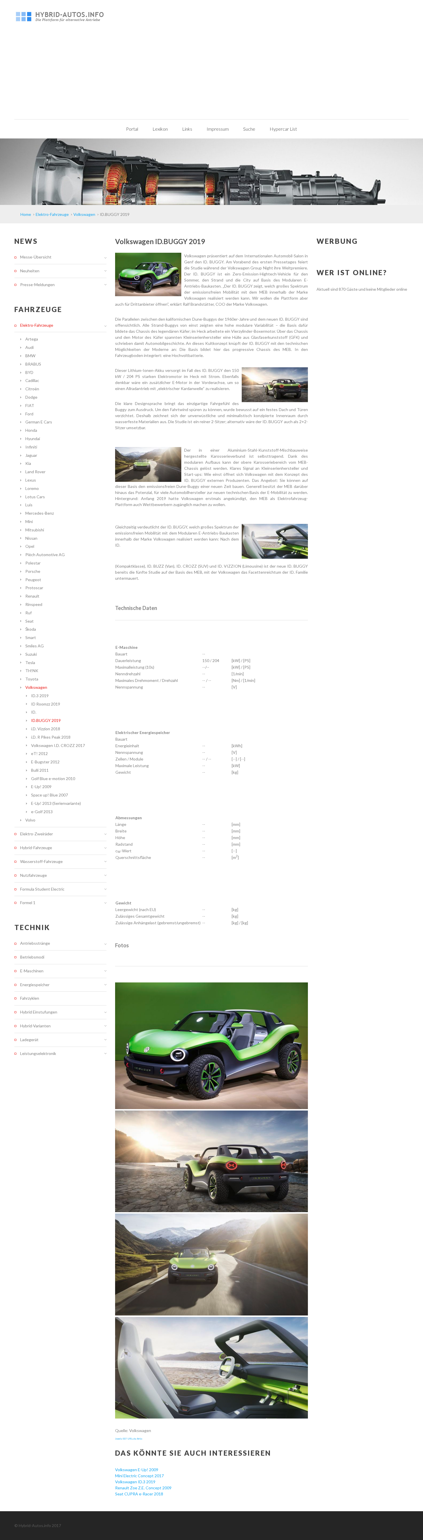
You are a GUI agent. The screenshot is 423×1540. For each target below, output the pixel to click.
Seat (29, 621)
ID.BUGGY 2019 (46, 720)
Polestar (33, 562)
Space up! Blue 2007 (49, 794)
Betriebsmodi (32, 957)
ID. (33, 712)
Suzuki (31, 654)
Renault (32, 596)
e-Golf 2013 (42, 811)
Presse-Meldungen (37, 284)
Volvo (30, 819)
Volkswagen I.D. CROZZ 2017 (58, 745)
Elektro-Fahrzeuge (36, 325)
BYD (29, 372)
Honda (31, 430)
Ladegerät (29, 1039)
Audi (29, 347)
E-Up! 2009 (41, 786)
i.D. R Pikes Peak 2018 (50, 737)
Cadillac (32, 380)
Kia (28, 463)
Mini (29, 521)
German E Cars (38, 421)
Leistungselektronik (38, 1053)
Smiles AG (34, 645)
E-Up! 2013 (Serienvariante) (56, 803)
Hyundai (32, 438)
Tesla (30, 662)
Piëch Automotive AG (45, 554)
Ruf (28, 612)
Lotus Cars (35, 496)
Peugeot (33, 579)
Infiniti (31, 446)
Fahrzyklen (29, 998)
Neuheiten (29, 270)
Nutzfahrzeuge (33, 875)
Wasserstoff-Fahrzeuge (41, 861)
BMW (30, 355)
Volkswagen (36, 687)
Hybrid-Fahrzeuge (36, 847)
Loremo (32, 488)
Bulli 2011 (40, 770)
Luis (29, 504)
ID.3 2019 (40, 695)
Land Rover (35, 471)
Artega (31, 338)
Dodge (31, 397)
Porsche (32, 571)
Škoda (30, 629)
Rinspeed (33, 604)
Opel (29, 546)
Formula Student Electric (42, 889)
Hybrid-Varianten (35, 1025)
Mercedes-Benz (39, 513)
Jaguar (31, 455)
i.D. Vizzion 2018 (45, 728)
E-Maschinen (31, 970)
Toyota (31, 678)
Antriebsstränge (35, 943)
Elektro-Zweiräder (36, 833)
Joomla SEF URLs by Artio (128, 1438)
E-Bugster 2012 (45, 761)
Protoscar (34, 587)
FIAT (29, 405)
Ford (29, 413)
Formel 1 (27, 902)
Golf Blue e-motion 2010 (53, 778)
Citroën (32, 388)
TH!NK (31, 670)
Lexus (30, 480)
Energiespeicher (34, 984)
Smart (30, 637)
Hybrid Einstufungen (38, 1011)
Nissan (31, 538)
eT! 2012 (39, 753)
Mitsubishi (34, 529)
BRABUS (33, 364)
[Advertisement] (211, 76)
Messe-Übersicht (36, 257)
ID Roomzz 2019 (45, 703)
